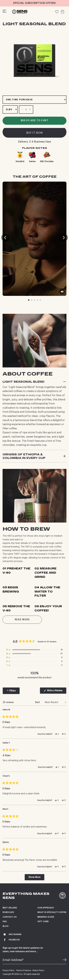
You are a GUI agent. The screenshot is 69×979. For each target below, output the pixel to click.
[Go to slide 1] (28, 300)
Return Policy (38, 970)
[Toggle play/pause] (34, 239)
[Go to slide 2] (31, 300)
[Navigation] (4, 12)
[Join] (62, 960)
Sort (37, 702)
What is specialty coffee (51, 912)
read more (22, 620)
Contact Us (10, 917)
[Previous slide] (5, 237)
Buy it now (34, 133)
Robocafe (8, 912)
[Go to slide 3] (34, 300)
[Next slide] (64, 237)
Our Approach (45, 908)
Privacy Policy (8, 970)
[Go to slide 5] (40, 300)
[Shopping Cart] (62, 11)
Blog (6, 926)
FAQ (5, 921)
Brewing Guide (45, 917)
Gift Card (43, 921)
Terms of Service (23, 970)
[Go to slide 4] (37, 300)
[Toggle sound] (62, 292)
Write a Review (55, 691)
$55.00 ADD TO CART (34, 120)
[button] (34, 649)
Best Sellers (10, 908)
